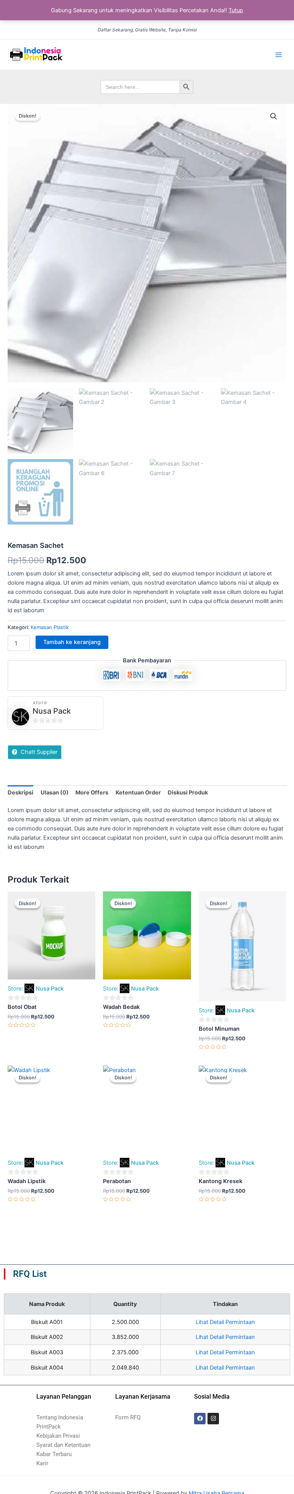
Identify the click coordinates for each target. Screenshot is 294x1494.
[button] (274, 116)
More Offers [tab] (91, 792)
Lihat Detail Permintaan (225, 1322)
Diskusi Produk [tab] (188, 792)
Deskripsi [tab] (20, 792)
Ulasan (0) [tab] (55, 792)
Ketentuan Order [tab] (138, 792)
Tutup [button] (236, 10)
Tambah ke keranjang (72, 642)
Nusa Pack (52, 711)
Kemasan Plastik (50, 627)
